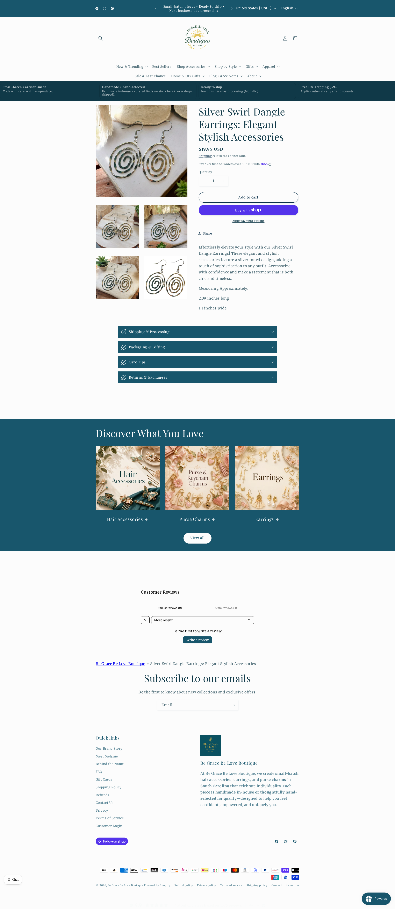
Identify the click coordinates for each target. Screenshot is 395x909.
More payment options (248, 221)
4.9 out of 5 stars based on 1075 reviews (208, 905)
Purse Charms (194, 519)
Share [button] (207, 233)
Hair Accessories (125, 519)
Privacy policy (206, 885)
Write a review (197, 640)
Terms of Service (110, 818)
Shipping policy (256, 885)
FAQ (99, 772)
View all (197, 538)
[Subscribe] (233, 705)
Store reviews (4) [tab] (226, 607)
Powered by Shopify (157, 885)
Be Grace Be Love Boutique (120, 664)
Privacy (102, 810)
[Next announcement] (231, 8)
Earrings (264, 519)
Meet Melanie (107, 756)
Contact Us (105, 803)
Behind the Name (110, 764)
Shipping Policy (109, 787)
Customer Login (109, 826)
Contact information (285, 885)
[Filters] (145, 620)
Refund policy (183, 885)
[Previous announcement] (155, 8)
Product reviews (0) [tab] (169, 607)
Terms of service (231, 885)
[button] (101, 38)
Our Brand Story (109, 748)
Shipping (205, 156)
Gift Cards (104, 779)
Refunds (102, 795)
